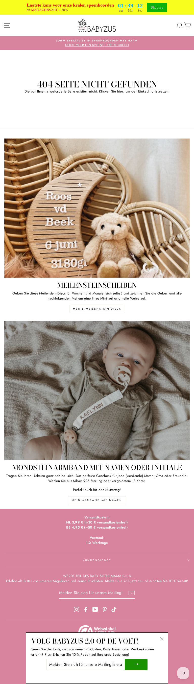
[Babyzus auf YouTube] (95, 609)
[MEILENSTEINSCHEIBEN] (97, 208)
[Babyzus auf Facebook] (86, 609)
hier (120, 91)
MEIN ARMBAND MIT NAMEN (97, 500)
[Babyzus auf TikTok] (114, 609)
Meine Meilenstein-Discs (97, 309)
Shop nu (157, 7)
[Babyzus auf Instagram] (76, 609)
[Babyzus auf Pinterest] (104, 609)
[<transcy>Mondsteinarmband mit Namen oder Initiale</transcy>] (97, 390)
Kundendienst (97, 560)
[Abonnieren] (131, 593)
